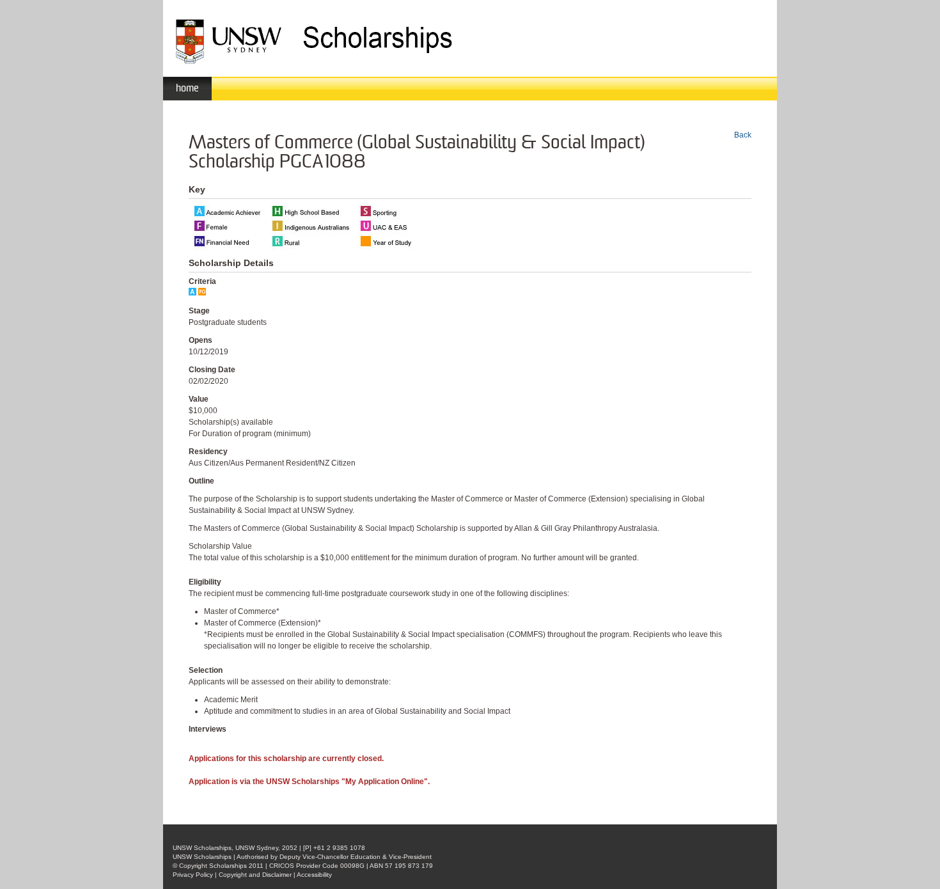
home (187, 88)
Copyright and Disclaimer (255, 874)
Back (742, 134)
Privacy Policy (193, 874)
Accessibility (314, 874)
